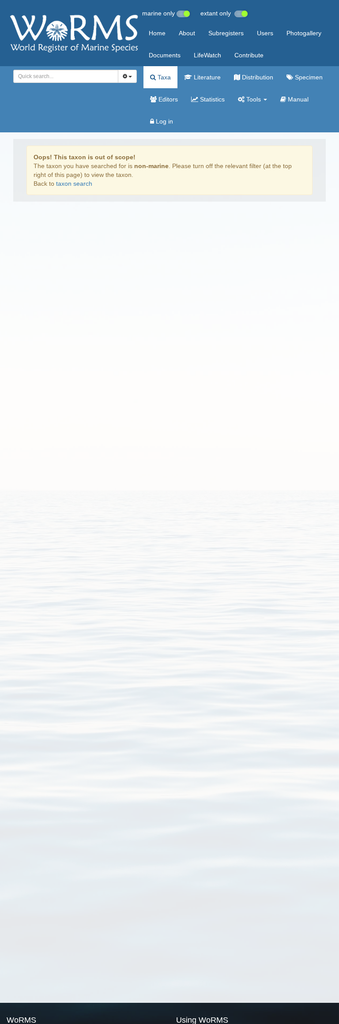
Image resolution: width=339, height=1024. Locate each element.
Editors (167, 99)
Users (265, 33)
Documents (165, 55)
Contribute (249, 55)
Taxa (163, 77)
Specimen (308, 77)
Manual (297, 99)
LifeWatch (207, 55)
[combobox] (65, 76)
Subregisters (226, 33)
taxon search (74, 183)
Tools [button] (254, 99)
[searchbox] (63, 76)
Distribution (256, 77)
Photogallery (303, 33)
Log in (163, 121)
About (187, 33)
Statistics (211, 99)
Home (157, 33)
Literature (206, 77)
